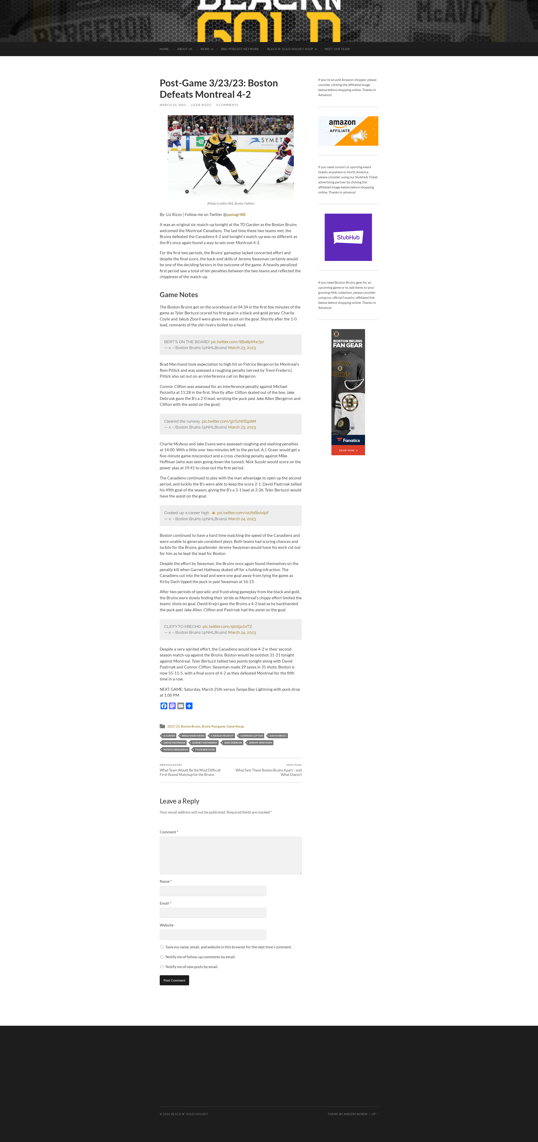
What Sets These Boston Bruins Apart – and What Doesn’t (269, 770)
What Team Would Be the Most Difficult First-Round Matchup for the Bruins (190, 770)
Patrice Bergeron (176, 749)
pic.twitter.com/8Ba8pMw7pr (237, 341)
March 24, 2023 (242, 518)
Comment (169, 832)
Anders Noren (356, 1114)
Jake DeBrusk (233, 742)
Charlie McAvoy (222, 735)
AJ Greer (169, 735)
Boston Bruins (190, 726)
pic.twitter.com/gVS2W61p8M (229, 421)
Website (167, 925)
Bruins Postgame (213, 726)
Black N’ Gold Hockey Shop (290, 49)
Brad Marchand (193, 735)
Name (166, 881)
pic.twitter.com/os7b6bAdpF (243, 512)
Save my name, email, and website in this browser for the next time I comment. (229, 947)
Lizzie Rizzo (201, 105)
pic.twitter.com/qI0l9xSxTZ (227, 626)
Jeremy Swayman (260, 742)
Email (165, 903)
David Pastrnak (174, 742)
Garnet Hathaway (204, 742)
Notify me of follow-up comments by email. (201, 956)
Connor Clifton (251, 735)
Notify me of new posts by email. (192, 966)
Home (164, 49)
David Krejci (278, 735)
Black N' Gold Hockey (189, 1114)
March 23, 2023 (173, 105)
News (205, 49)
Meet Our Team (337, 49)
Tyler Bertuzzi (205, 749)
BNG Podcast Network (240, 49)
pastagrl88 (236, 214)
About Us (184, 49)
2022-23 (173, 726)
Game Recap (235, 726)
